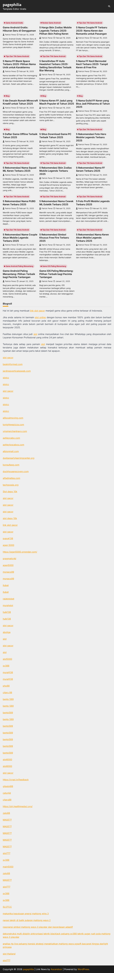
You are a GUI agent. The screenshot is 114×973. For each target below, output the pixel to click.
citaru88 (7, 799)
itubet (6, 585)
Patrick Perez (10, 35)
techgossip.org (10, 484)
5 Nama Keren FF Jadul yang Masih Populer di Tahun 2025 (56, 102)
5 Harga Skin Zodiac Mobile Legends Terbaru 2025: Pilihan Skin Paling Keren (55, 30)
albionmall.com (11, 451)
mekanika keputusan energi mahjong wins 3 (26, 913)
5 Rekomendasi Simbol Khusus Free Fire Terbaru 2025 (54, 237)
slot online (40, 317)
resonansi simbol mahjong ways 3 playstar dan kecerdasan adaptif (38, 927)
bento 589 (8, 699)
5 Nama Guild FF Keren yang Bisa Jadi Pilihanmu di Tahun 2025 (93, 103)
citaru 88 (7, 692)
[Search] (109, 6)
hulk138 (7, 612)
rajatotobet (8, 598)
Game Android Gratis (14, 23)
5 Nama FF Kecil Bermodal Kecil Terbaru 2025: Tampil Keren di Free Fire (92, 64)
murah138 (8, 672)
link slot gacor (37, 310)
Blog (7, 96)
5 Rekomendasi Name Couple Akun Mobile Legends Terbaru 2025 (20, 237)
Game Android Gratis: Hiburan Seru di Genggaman (19, 29)
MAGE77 (7, 819)
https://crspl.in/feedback (16, 779)
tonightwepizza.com (13, 424)
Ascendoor (56, 969)
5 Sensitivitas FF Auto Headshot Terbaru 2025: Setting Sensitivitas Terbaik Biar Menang (55, 66)
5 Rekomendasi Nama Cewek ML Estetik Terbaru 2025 (56, 203)
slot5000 (7, 659)
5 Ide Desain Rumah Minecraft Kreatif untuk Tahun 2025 (20, 102)
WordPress (83, 969)
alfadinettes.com (11, 478)
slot (35, 334)
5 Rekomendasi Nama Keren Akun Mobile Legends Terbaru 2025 (92, 237)
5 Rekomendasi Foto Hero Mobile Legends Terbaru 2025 (91, 137)
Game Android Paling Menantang (19, 266)
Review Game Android (51, 23)
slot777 (6, 853)
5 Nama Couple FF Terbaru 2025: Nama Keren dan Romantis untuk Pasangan (91, 30)
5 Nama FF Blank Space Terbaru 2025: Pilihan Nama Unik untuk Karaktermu (19, 64)
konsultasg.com (11, 464)
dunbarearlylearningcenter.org (18, 458)
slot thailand (9, 953)
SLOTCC (7, 906)
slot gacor (8, 357)
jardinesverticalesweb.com (17, 371)
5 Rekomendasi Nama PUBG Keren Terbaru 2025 (19, 203)
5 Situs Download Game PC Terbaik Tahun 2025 (55, 136)
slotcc (6, 377)
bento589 (8, 712)
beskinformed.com (13, 364)
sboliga (6, 632)
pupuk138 (8, 538)
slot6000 (7, 759)
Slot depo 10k (10, 491)
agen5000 (8, 565)
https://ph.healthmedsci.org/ (18, 806)
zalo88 (6, 813)
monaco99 (8, 572)
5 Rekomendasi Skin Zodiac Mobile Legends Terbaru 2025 (55, 170)
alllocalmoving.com (13, 417)
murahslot (8, 605)
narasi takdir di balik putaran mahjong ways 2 (27, 920)
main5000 (8, 866)
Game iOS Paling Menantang (54, 266)
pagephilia (12, 4)
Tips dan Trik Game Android (90, 23)
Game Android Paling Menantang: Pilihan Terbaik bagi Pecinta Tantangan (19, 274)
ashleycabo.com (11, 438)
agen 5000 (8, 545)
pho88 (6, 685)
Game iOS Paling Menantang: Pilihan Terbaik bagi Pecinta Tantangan (56, 274)
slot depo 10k (10, 518)
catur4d (7, 793)
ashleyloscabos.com (13, 444)
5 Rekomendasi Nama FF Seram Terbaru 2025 (90, 169)
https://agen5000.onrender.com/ (20, 551)
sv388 (6, 665)
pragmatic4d (9, 558)
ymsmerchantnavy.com (15, 431)
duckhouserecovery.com (16, 471)
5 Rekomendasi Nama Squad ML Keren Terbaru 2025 (19, 169)
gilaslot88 (8, 786)
